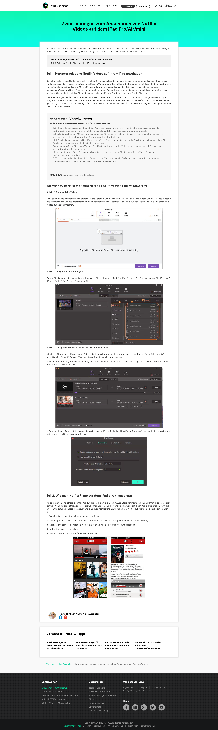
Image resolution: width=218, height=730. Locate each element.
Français (154, 687)
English (125, 687)
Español (144, 687)
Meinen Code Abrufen (99, 691)
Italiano (163, 687)
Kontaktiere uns (147, 726)
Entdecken (95, 5)
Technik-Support (97, 688)
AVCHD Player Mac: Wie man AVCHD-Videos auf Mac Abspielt (117, 645)
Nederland (146, 690)
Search (161, 6)
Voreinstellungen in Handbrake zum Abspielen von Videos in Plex (60, 645)
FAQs (91, 699)
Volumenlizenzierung (98, 710)
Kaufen (143, 6)
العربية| (137, 690)
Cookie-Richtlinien (129, 726)
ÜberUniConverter (72, 726)
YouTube (161, 707)
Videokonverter (80, 118)
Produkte (82, 5)
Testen (128, 6)
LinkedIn (135, 707)
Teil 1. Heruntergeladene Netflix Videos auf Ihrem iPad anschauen (82, 59)
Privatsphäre (113, 726)
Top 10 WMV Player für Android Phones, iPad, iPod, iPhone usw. (89, 645)
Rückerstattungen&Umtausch (102, 695)
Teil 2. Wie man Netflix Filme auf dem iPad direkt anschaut (79, 63)
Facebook (126, 707)
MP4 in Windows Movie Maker (56, 703)
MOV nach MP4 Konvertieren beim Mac (60, 695)
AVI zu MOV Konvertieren (53, 699)
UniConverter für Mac (52, 691)
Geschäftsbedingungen (94, 726)
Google (144, 707)
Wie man (50, 664)
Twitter (153, 707)
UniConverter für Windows (54, 688)
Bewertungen (95, 706)
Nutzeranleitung (96, 703)
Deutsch (135, 687)
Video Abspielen (91, 614)
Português (127, 690)
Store (155, 6)
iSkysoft (170, 6)
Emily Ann (75, 614)
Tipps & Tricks (111, 5)
